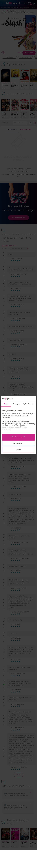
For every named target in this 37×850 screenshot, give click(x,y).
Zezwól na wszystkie (18, 437)
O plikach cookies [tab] (29, 404)
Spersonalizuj (17, 443)
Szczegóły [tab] (16, 404)
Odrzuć (18, 449)
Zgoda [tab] (6, 404)
